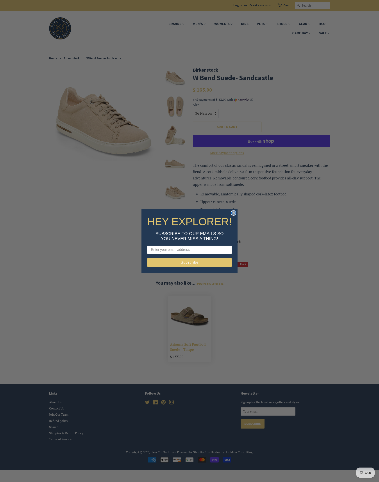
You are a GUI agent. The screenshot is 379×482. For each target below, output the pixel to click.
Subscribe (189, 262)
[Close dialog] (233, 213)
